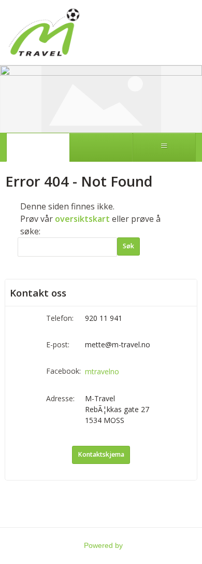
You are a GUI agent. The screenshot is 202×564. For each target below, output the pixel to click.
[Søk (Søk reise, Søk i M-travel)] (101, 147)
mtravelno (102, 371)
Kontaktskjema (101, 454)
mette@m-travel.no (117, 344)
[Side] (37, 147)
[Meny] (164, 147)
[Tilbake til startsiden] (44, 32)
